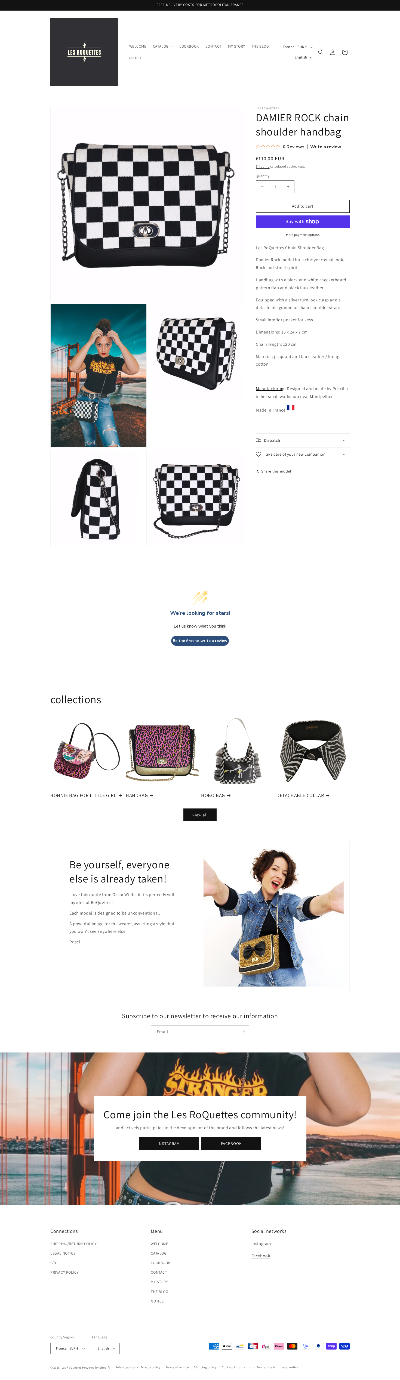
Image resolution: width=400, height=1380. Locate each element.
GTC (53, 1262)
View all (200, 814)
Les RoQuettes (71, 1367)
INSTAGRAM (169, 1143)
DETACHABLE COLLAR (300, 795)
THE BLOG (159, 1291)
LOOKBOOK (160, 1262)
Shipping (263, 166)
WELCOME (159, 1243)
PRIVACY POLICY (64, 1272)
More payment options (302, 235)
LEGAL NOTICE (62, 1253)
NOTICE (157, 1301)
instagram (261, 1243)
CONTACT (159, 1272)
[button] (163, 46)
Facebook (260, 1256)
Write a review (325, 146)
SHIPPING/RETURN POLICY (73, 1243)
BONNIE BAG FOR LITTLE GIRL (83, 795)
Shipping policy (205, 1367)
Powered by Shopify (96, 1367)
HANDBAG (137, 795)
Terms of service (177, 1367)
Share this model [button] (276, 471)
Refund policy (125, 1367)
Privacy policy (150, 1367)
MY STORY (159, 1282)
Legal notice (289, 1367)
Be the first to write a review (200, 640)
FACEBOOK (231, 1143)
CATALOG (159, 1253)
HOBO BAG (213, 795)
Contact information (236, 1367)
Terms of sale (266, 1367)
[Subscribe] (243, 1032)
